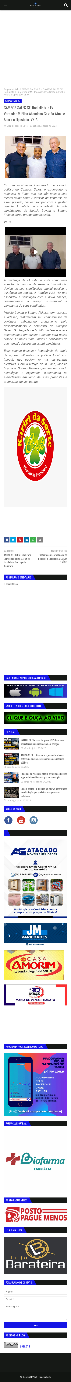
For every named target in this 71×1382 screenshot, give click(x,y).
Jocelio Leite (45, 1376)
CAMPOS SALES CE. (30, 89)
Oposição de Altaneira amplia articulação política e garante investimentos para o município (44, 775)
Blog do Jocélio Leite (17, 125)
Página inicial (11, 89)
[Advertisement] (35, 47)
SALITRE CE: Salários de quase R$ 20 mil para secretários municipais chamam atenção (42, 742)
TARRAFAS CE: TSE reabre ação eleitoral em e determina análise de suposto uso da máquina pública (42, 758)
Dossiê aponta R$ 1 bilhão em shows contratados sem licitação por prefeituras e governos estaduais (44, 792)
